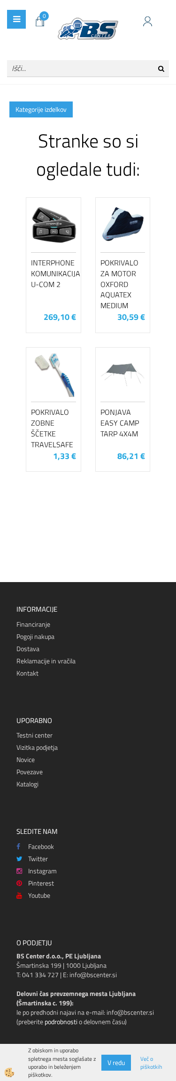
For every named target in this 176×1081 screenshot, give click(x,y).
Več (53, 247)
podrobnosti (61, 1022)
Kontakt (27, 673)
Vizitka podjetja (37, 747)
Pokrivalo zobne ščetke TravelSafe (52, 428)
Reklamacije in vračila (46, 661)
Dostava (27, 648)
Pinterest (41, 883)
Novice (25, 759)
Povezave (29, 772)
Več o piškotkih (151, 1063)
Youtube (39, 895)
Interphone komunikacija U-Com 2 (53, 273)
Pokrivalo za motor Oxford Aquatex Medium (119, 284)
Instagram (42, 871)
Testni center (34, 735)
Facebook (41, 846)
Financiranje (33, 624)
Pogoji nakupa (35, 636)
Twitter (38, 858)
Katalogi (27, 784)
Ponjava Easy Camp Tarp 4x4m (119, 422)
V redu (116, 1062)
